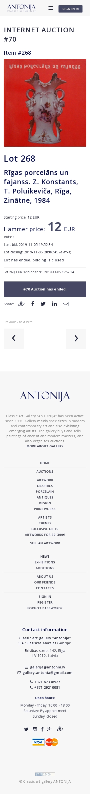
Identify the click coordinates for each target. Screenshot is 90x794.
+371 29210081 (47, 687)
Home (45, 463)
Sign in (45, 596)
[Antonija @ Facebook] (42, 729)
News (45, 556)
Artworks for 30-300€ (45, 535)
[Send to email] (65, 304)
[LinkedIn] (54, 304)
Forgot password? (45, 608)
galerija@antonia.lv (47, 667)
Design (45, 503)
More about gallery (45, 446)
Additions (45, 568)
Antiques (45, 497)
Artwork (45, 480)
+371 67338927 (47, 681)
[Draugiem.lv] (21, 304)
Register (45, 602)
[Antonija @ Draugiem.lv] (60, 729)
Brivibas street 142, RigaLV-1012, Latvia (45, 653)
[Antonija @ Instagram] (35, 729)
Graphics (45, 486)
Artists (45, 517)
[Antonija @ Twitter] (26, 729)
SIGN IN (69, 9)
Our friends (45, 582)
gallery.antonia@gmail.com (47, 672)
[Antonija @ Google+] (49, 729)
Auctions (45, 471)
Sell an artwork (45, 543)
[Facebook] (32, 304)
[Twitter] (43, 304)
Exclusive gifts (45, 529)
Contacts (45, 588)
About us (45, 576)
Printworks (45, 509)
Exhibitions (45, 562)
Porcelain (45, 491)
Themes (45, 523)
